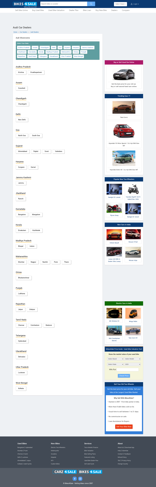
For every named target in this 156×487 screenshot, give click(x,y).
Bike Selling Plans (90, 454)
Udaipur (32, 309)
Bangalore (22, 214)
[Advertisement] (78, 19)
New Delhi (22, 120)
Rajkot (35, 151)
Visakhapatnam (36, 72)
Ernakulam (22, 230)
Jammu (21, 183)
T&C (119, 461)
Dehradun (21, 357)
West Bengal (78, 56)
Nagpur (33, 262)
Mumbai (21, 262)
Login (135, 4)
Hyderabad (22, 341)
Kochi (26, 454)
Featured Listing (89, 457)
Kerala (41, 52)
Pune (56, 262)
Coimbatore (35, 325)
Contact (120, 454)
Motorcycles (55, 451)
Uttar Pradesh (66, 56)
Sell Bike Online (21, 10)
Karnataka (32, 52)
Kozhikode (36, 230)
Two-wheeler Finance (91, 447)
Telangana (43, 56)
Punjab (83, 52)
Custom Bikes (55, 464)
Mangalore (36, 214)
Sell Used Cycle (89, 464)
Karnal (33, 167)
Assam (35, 47)
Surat (47, 151)
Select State (120, 4)
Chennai (21, 325)
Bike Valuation (88, 451)
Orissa (76, 52)
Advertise (125, 451)
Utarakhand (54, 56)
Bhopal (20, 246)
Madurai (49, 325)
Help (119, 451)
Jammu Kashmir (87, 47)
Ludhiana (21, 293)
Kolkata (21, 388)
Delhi (53, 47)
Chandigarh (45, 47)
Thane (66, 262)
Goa (60, 47)
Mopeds (53, 457)
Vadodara (58, 151)
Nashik (45, 262)
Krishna (21, 72)
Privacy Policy (126, 461)
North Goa (22, 135)
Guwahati (21, 88)
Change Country (123, 464)
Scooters (54, 454)
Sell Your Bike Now (123, 426)
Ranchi (20, 199)
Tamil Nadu (32, 56)
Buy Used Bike (38, 10)
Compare (125, 10)
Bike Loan (87, 10)
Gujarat (67, 47)
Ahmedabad (22, 151)
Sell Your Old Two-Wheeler (124, 384)
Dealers (114, 10)
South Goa (36, 135)
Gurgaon (21, 167)
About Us (120, 447)
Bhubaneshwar (23, 278)
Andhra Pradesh (23, 47)
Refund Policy (122, 457)
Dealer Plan (73, 10)
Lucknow (21, 372)
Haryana (76, 47)
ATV (52, 461)
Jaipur (20, 309)
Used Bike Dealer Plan (91, 461)
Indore (32, 246)
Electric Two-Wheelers (58, 447)
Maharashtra (66, 52)
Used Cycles (28, 464)
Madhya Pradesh (52, 52)
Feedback (127, 454)
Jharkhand (21, 52)
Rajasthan (21, 56)
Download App (129, 447)
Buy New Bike (101, 10)
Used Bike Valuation (56, 10)
